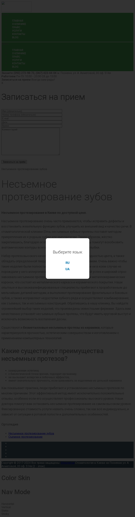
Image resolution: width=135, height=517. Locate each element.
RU (68, 263)
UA (67, 269)
